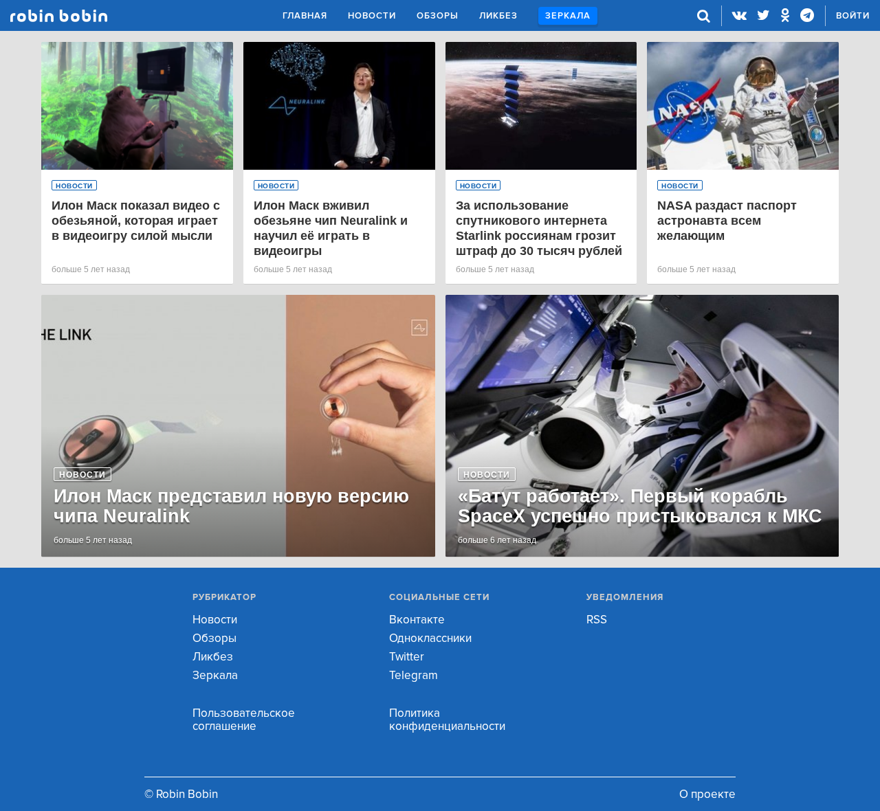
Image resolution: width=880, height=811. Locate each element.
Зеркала (568, 15)
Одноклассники (430, 638)
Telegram (413, 675)
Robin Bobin (58, 16)
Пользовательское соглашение (243, 719)
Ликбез (498, 15)
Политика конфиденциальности (447, 719)
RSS (596, 619)
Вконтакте (417, 619)
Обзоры (438, 15)
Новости (372, 15)
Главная (305, 15)
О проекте (707, 794)
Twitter (406, 656)
